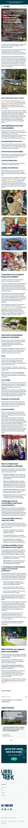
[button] (2, 6)
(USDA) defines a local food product (13, 101)
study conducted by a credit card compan (12, 306)
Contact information (12, 821)
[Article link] (14, 724)
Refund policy (4, 823)
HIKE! (14, 758)
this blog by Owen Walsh (11, 180)
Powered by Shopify (11, 817)
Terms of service (21, 821)
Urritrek (5, 817)
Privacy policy (4, 821)
